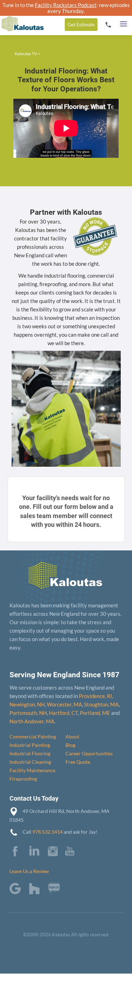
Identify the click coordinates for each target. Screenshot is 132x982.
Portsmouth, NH (28, 713)
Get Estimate (81, 24)
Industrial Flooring (30, 753)
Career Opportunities (89, 753)
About (72, 736)
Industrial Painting (30, 745)
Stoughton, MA (101, 704)
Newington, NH (27, 704)
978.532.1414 (47, 832)
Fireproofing (23, 779)
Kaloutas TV (26, 53)
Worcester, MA (64, 704)
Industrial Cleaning (30, 762)
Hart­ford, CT (63, 713)
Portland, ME (95, 713)
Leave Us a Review (29, 871)
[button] (123, 22)
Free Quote (77, 762)
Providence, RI (95, 696)
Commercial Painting (33, 736)
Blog (70, 745)
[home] (22, 17)
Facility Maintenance (32, 770)
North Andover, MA (32, 721)
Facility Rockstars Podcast (65, 5)
